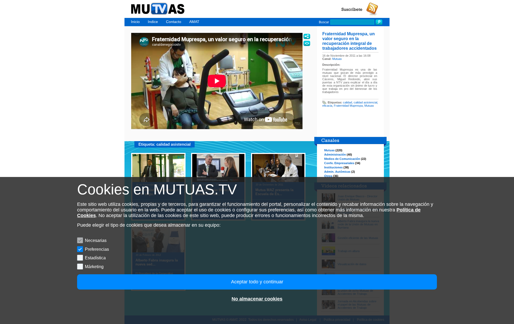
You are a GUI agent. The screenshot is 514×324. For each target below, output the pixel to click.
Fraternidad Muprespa (348, 105)
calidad (347, 102)
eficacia (327, 105)
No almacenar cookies (257, 299)
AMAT (194, 22)
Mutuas (337, 58)
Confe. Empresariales (339, 163)
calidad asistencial (365, 102)
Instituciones (333, 167)
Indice (153, 22)
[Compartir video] (306, 36)
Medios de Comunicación (342, 158)
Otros (328, 176)
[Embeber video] (306, 43)
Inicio (135, 22)
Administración (335, 154)
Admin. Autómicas (337, 171)
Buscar (324, 22)
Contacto (173, 22)
